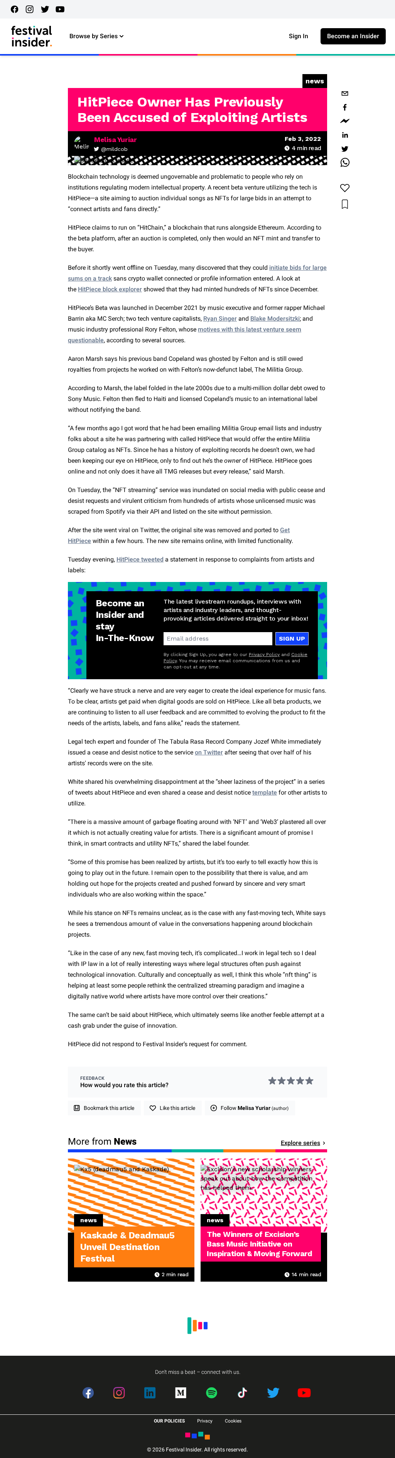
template (264, 792)
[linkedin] (345, 135)
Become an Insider (353, 36)
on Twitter (209, 752)
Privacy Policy (264, 654)
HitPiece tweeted (140, 559)
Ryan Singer (220, 318)
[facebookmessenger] (345, 121)
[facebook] (345, 107)
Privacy (205, 1421)
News (315, 81)
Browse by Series (93, 36)
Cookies (233, 1421)
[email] (345, 93)
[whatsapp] (345, 163)
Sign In (298, 36)
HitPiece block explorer (110, 289)
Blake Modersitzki (275, 318)
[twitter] (345, 149)
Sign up (292, 638)
